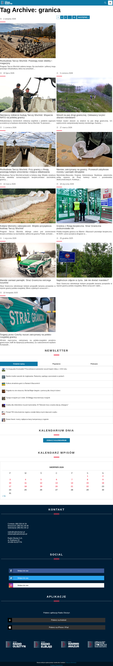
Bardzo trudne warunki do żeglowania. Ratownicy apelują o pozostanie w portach (35, 376)
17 (10, 486)
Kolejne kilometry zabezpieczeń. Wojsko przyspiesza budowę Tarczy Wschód (25, 227)
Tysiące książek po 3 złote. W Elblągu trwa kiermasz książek (28, 398)
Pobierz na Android (58, 620)
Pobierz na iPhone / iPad (59, 627)
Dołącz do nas (23, 571)
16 (103, 483)
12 (41, 483)
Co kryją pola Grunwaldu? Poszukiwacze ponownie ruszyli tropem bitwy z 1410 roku (36, 369)
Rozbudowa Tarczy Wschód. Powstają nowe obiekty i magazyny (26, 62)
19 (41, 486)
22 (87, 486)
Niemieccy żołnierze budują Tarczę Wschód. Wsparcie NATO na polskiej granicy (26, 116)
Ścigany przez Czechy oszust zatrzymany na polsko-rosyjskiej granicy (26, 335)
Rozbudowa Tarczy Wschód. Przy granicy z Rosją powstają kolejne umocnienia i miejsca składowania (25, 170)
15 (87, 483)
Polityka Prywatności (56, 665)
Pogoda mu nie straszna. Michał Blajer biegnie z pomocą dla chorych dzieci (33, 390)
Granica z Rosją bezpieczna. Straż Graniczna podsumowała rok (78, 227)
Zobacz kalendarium (56, 440)
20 (56, 486)
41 (74, 17)
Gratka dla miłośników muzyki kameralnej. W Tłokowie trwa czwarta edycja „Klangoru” (37, 405)
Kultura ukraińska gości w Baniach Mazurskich (23, 383)
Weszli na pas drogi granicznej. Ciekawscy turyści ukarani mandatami (80, 116)
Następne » (83, 17)
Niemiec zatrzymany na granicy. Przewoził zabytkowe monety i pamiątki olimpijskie (82, 170)
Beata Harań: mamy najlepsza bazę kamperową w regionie (27, 419)
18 (25, 486)
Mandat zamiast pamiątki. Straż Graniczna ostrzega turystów (25, 281)
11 (25, 483)
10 (10, 483)
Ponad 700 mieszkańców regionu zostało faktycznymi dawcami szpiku (31, 412)
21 (72, 486)
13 (56, 483)
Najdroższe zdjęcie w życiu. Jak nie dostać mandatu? (82, 280)
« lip (4, 496)
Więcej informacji (71, 662)
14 (72, 483)
